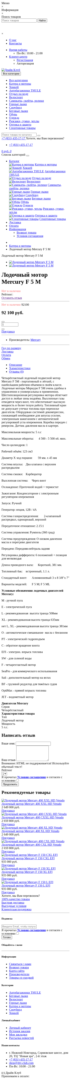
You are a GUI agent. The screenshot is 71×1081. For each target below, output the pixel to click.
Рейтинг (7, 770)
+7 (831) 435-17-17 (21, 144)
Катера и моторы (20, 83)
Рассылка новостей (21, 1038)
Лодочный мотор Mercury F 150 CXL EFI (28, 858)
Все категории (18, 80)
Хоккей (14, 87)
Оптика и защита (20, 124)
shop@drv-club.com (21, 1063)
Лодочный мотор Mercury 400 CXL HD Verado (31, 844)
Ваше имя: (8, 743)
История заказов (19, 1031)
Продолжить (10, 784)
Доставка (15, 222)
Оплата (14, 225)
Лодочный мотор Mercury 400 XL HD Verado (30, 831)
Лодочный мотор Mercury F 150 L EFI (26, 885)
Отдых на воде (18, 94)
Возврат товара (26, 232)
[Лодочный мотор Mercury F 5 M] (31, 262)
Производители (19, 974)
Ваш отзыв (9, 760)
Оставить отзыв (12, 297)
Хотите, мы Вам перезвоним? (45, 138)
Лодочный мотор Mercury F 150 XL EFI (27, 872)
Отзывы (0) (16, 371)
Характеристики (19, 368)
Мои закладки (18, 1034)
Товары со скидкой (21, 977)
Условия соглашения (30, 236)
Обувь (13, 114)
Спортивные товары (22, 128)
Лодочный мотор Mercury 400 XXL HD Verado (32, 803)
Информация (17, 229)
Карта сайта (16, 970)
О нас (12, 40)
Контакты (15, 43)
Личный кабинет (20, 1027)
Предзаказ (8, 810)
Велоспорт (16, 97)
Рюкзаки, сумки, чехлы (24, 121)
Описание (15, 364)
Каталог (14, 161)
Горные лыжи (18, 104)
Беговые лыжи (18, 111)
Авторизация (25, 63)
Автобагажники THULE (25, 90)
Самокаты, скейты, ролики (26, 100)
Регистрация (25, 60)
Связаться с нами (20, 964)
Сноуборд (15, 107)
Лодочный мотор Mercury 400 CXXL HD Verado (33, 817)
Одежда (14, 117)
